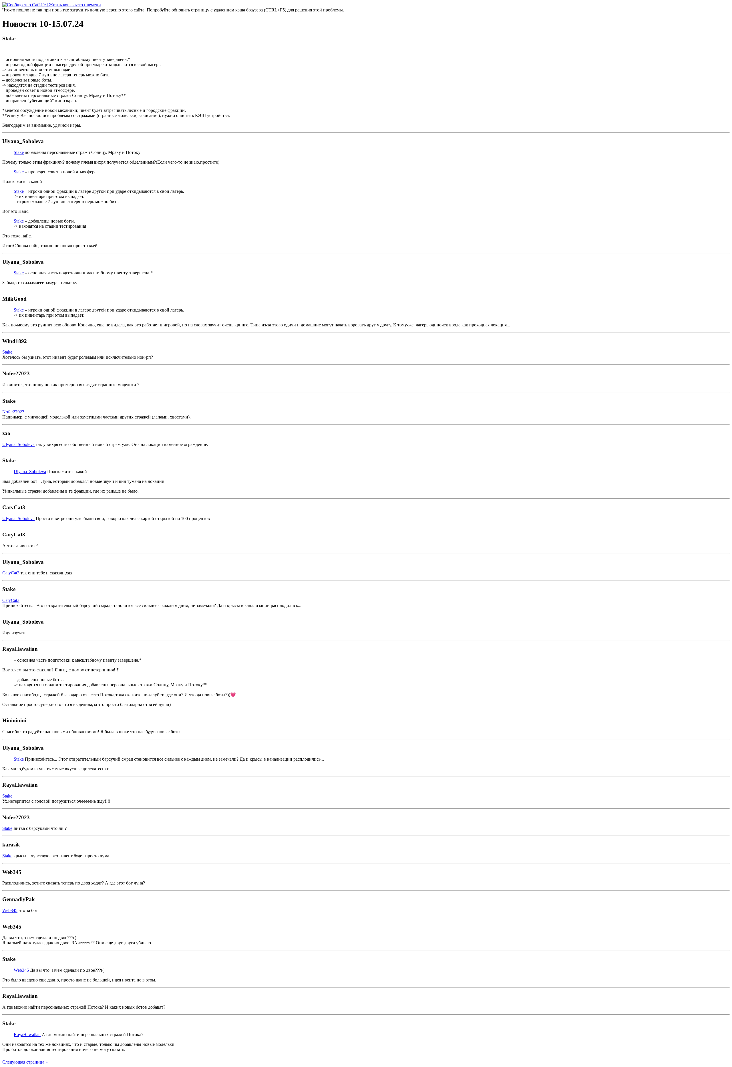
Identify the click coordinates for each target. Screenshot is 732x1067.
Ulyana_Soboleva (18, 444)
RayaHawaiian (27, 1034)
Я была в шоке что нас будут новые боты (140, 731)
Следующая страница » (25, 1062)
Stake (19, 152)
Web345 (9, 910)
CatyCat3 (10, 572)
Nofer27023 (13, 411)
